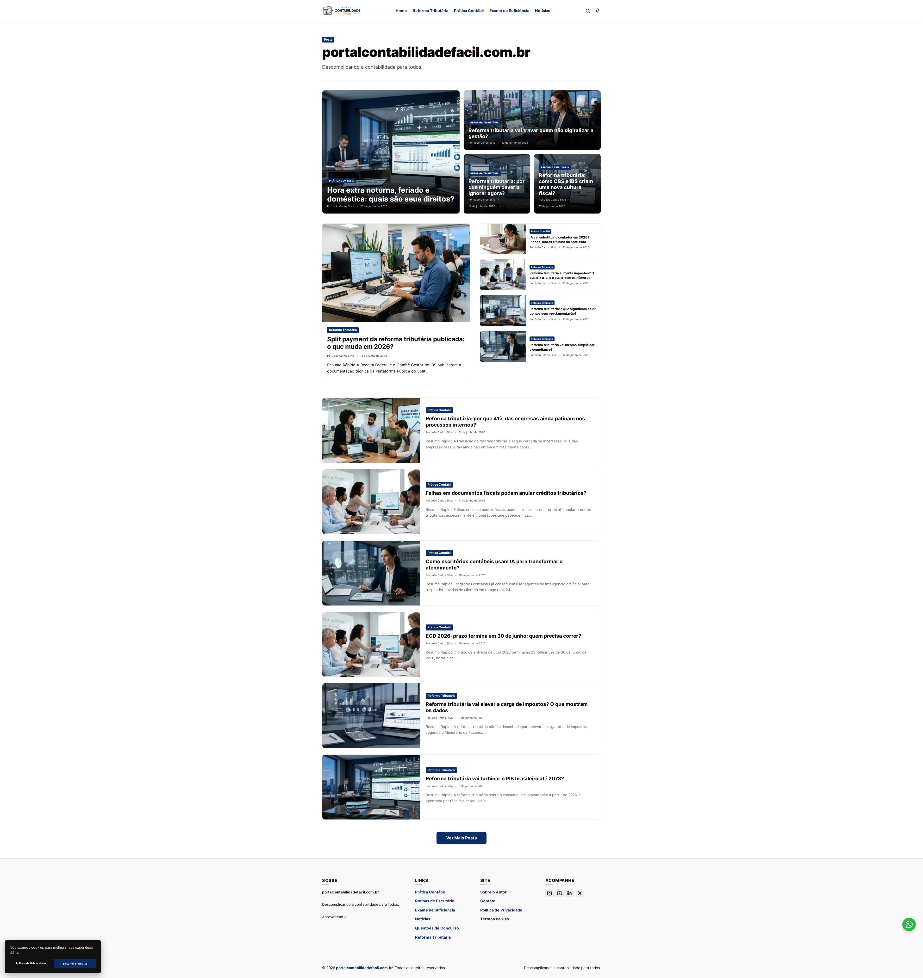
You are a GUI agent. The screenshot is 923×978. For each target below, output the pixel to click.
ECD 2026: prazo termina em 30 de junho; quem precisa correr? (503, 636)
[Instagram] (549, 893)
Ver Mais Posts (461, 837)
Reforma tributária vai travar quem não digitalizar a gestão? (530, 133)
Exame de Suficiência (509, 10)
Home (401, 10)
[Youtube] (559, 893)
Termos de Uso (494, 919)
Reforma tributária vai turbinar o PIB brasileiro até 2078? (495, 779)
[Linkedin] (570, 893)
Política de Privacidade (501, 910)
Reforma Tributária (430, 10)
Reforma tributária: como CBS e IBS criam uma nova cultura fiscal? (566, 184)
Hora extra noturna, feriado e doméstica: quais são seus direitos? (390, 194)
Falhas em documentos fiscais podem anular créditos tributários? (506, 493)
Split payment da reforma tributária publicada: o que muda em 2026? (396, 342)
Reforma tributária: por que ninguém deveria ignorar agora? (496, 187)
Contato (487, 901)
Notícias (542, 10)
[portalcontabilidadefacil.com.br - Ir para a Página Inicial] (342, 11)
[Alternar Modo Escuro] (597, 10)
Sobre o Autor (493, 892)
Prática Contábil (469, 10)
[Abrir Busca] (587, 10)
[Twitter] (580, 893)
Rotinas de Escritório (434, 901)
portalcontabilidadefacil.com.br (364, 968)
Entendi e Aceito (75, 963)
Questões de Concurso (437, 928)
